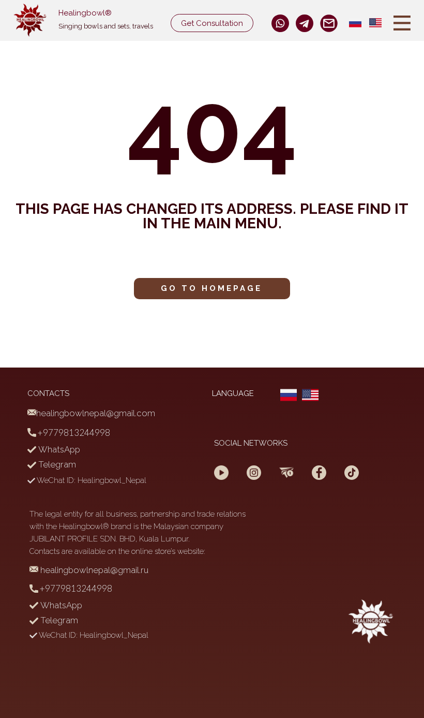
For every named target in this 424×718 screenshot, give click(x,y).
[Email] (329, 23)
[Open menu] (402, 23)
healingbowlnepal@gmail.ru (93, 570)
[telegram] (286, 472)
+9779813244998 (73, 432)
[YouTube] (221, 472)
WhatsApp (58, 449)
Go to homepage (211, 288)
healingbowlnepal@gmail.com (95, 413)
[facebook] (280, 23)
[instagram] (304, 23)
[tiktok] (351, 472)
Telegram (56, 464)
